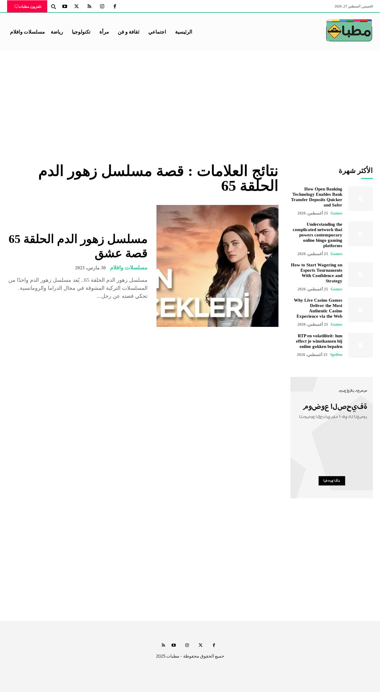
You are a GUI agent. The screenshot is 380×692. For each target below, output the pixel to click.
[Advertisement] (190, 95)
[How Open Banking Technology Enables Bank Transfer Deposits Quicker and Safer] (360, 198)
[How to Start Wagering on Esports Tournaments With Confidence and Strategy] (360, 274)
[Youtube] (65, 6)
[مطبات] (349, 30)
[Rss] (163, 645)
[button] (53, 6)
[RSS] (89, 6)
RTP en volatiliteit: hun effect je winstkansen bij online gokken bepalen (319, 341)
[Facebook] (115, 6)
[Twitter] (77, 6)
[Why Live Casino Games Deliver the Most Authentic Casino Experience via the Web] (360, 310)
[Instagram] (102, 6)
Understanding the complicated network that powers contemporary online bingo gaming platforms (317, 235)
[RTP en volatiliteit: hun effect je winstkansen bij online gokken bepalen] (360, 345)
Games (336, 213)
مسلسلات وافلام (129, 267)
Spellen (336, 354)
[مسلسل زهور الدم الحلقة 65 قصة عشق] (217, 266)
